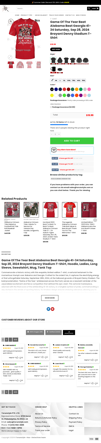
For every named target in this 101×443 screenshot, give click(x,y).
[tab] (6, 254)
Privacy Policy (41, 422)
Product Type (26, 15)
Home (17, 15)
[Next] (39, 39)
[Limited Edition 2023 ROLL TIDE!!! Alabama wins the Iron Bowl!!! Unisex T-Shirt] (88, 209)
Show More (50, 298)
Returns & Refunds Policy (46, 418)
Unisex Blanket (41, 15)
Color (53, 85)
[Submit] (89, 9)
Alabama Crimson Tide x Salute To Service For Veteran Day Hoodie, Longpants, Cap (31, 227)
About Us (39, 413)
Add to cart (72, 140)
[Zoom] (10, 57)
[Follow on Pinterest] (52, 309)
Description (6, 254)
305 (15, 339)
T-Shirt (53, 19)
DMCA (71, 426)
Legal (71, 430)
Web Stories (81, 15)
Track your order (56, 15)
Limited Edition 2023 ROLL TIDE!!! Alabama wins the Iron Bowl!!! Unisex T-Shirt (88, 226)
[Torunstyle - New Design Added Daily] (7, 8)
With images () (36, 332)
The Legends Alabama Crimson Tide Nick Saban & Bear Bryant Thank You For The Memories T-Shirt (69, 227)
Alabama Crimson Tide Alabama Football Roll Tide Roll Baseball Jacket (11, 226)
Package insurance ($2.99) (63, 107)
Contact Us (70, 15)
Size (52, 76)
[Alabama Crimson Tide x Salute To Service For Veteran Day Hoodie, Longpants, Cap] (31, 209)
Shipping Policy (75, 418)
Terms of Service (42, 426)
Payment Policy (75, 422)
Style (52, 54)
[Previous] (10, 39)
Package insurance (58, 100)
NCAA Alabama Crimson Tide (60, 179)
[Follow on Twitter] (48, 309)
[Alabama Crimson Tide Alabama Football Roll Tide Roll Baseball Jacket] (12, 209)
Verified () (54, 332)
